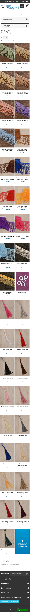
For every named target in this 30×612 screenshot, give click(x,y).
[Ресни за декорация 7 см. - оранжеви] (7, 109)
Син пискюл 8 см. (7, 464)
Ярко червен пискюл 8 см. (7, 521)
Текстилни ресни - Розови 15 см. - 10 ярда (22, 235)
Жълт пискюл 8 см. (7, 435)
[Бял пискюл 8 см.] (7, 338)
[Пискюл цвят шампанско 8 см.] (22, 452)
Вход (27, 1)
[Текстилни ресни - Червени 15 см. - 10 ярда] (7, 195)
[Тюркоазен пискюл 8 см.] (7, 538)
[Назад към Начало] (2, 14)
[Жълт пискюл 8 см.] (7, 424)
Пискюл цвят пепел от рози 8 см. (22, 407)
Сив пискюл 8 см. (22, 435)
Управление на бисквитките (9, 601)
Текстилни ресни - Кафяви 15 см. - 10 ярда (7, 178)
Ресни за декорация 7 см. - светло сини (7, 150)
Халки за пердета (22, 292)
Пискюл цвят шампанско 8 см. (22, 464)
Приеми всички (22, 610)
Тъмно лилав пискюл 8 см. (22, 521)
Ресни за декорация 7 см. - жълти (7, 92)
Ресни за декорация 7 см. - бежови (22, 64)
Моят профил (6, 593)
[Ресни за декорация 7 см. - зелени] (7, 52)
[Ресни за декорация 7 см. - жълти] (7, 80)
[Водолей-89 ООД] (12, 7)
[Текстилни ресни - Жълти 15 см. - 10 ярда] (22, 195)
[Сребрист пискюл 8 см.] (22, 309)
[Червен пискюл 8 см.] (22, 338)
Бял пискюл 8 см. (7, 349)
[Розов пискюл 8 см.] (7, 309)
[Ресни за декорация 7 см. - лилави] (22, 109)
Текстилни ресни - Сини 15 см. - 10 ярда (7, 264)
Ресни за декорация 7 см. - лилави (22, 121)
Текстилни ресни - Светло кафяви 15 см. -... (22, 150)
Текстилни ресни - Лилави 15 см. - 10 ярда (7, 235)
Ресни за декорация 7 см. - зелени (7, 64)
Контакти (11, 1)
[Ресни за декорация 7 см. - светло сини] (7, 138)
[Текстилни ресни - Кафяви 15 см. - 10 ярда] (7, 166)
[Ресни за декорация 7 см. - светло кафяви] (22, 80)
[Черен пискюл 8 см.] (7, 366)
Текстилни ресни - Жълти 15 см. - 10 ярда (22, 207)
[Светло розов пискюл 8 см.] (7, 395)
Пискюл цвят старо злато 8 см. (22, 493)
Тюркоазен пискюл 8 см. (7, 549)
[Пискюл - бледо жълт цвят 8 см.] (7, 481)
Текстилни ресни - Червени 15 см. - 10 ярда (7, 207)
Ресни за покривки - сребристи (22, 264)
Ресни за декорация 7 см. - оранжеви (7, 121)
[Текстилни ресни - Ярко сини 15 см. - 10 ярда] (22, 166)
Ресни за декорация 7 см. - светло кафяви (22, 92)
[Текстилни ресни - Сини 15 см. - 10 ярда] (7, 252)
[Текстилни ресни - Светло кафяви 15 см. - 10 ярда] (22, 138)
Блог (23, 1)
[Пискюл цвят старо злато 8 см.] (22, 481)
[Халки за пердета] (22, 281)
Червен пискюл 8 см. (22, 349)
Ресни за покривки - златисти (7, 293)
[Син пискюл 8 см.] (7, 452)
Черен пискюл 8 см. (7, 378)
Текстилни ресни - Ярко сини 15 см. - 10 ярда (22, 178)
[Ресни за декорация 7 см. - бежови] (22, 52)
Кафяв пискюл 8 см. (22, 378)
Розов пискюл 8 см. (7, 321)
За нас (6, 1)
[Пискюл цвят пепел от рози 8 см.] (22, 395)
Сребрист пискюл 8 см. (22, 321)
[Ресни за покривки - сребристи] (22, 252)
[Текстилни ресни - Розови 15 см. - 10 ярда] (22, 223)
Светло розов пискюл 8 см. (7, 407)
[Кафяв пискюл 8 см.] (22, 366)
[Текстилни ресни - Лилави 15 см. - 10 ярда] (7, 223)
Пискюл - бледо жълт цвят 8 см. (7, 493)
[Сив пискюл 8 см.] (22, 424)
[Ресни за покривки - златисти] (7, 281)
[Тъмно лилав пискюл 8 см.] (22, 509)
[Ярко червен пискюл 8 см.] (7, 509)
